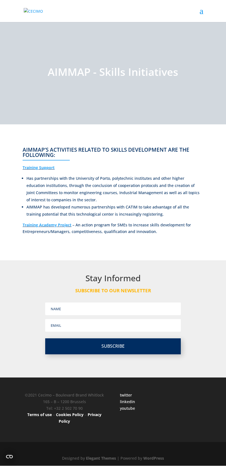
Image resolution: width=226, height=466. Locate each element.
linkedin (127, 401)
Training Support (39, 167)
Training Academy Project (47, 224)
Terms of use (39, 414)
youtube (127, 408)
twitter (126, 395)
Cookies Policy (70, 414)
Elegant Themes (101, 458)
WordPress (153, 458)
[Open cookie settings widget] (9, 456)
